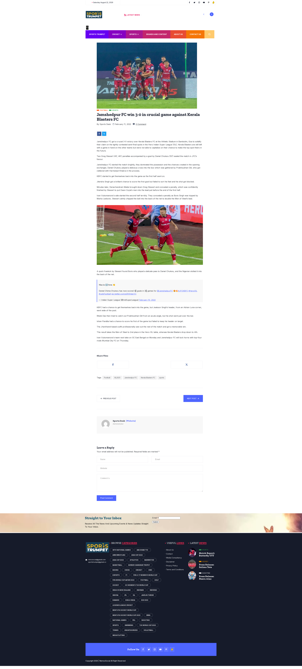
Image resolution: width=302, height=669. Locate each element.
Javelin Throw (147, 595)
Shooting (145, 620)
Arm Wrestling (119, 555)
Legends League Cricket (123, 605)
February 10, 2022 (147, 300)
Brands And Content (156, 34)
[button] (204, 14)
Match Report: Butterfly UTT (207, 554)
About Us (178, 34)
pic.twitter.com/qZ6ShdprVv (123, 294)
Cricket (116, 34)
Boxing (115, 570)
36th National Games (122, 550)
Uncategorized (131, 630)
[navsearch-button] (87, 28)
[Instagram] (154, 649)
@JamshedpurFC (165, 291)
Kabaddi (116, 600)
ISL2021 (117, 378)
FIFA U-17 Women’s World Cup (145, 575)
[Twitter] (149, 649)
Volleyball (148, 630)
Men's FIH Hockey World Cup (124, 610)
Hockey (116, 585)
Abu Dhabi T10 (142, 550)
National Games (119, 620)
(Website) (131, 421)
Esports (116, 575)
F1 (126, 575)
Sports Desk (105, 124)
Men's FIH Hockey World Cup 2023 (126, 615)
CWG (150, 570)
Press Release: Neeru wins (206, 577)
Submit (155, 522)
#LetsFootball (105, 294)
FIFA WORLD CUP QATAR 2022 (123, 580)
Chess (127, 570)
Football (107, 378)
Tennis (115, 630)
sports (161, 378)
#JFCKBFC (183, 291)
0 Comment (141, 124)
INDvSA (115, 595)
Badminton (149, 560)
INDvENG (153, 590)
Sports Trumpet (97, 34)
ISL (134, 595)
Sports (133, 34)
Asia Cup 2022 (137, 555)
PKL (133, 620)
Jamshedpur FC (130, 378)
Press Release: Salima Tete (206, 566)
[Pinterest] (166, 649)
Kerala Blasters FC (148, 378)
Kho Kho (144, 600)
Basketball (117, 565)
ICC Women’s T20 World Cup (136, 585)
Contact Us (195, 34)
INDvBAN (140, 590)
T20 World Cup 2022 (147, 625)
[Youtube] (160, 649)
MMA (148, 615)
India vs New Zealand (122, 590)
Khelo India (130, 600)
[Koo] (172, 649)
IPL (125, 595)
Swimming (129, 625)
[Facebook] (143, 649)
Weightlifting (119, 635)
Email (155, 518)
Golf (157, 580)
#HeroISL (193, 291)
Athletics (134, 560)
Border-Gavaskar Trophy (139, 565)
